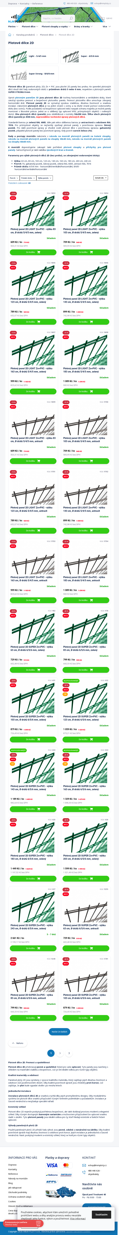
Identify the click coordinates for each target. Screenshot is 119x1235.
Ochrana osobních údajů (19, 1196)
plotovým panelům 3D (27, 97)
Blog (10, 1183)
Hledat (71, 18)
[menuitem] (13, 26)
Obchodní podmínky (17, 1192)
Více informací (78, 1218)
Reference (37, 3)
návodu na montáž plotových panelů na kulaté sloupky (79, 136)
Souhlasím (101, 1214)
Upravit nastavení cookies (78, 1231)
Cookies (12, 1201)
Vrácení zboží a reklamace (20, 1206)
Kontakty (24, 3)
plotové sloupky (72, 147)
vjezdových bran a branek (59, 150)
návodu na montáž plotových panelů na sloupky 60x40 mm (39, 139)
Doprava (12, 3)
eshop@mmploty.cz (97, 1165)
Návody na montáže (18, 1178)
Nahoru (19, 1043)
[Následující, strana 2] (60, 1053)
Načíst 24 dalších (59, 1032)
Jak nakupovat (15, 1187)
